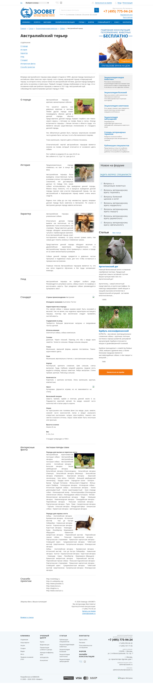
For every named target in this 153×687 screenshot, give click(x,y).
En (21, 3)
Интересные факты (28, 63)
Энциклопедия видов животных (114, 78)
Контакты (127, 22)
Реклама (82, 642)
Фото (22, 654)
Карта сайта (83, 640)
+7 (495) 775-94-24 (118, 11)
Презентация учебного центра (46, 649)
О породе (24, 46)
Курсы (42, 642)
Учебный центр (104, 22)
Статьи (81, 22)
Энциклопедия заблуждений (111, 118)
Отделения (24, 640)
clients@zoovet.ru (89, 613)
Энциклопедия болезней (115, 92)
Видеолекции (44, 645)
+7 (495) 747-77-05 (126, 646)
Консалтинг (44, 660)
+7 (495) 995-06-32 (126, 643)
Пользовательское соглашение (85, 646)
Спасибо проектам (27, 67)
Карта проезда (128, 17)
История (23, 50)
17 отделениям (70, 14)
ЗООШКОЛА (44, 657)
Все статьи (117, 233)
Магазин (47, 22)
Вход (119, 3)
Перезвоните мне (126, 15)
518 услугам (85, 14)
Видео (22, 651)
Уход (22, 57)
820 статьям (93, 14)
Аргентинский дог (108, 266)
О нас (116, 22)
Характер (24, 53)
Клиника (26, 22)
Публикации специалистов (116, 145)
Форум (91, 22)
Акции (22, 645)
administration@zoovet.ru (123, 670)
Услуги (37, 22)
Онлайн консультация (64, 22)
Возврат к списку (27, 617)
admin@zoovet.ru (126, 664)
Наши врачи (24, 642)
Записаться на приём (103, 3)
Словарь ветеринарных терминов (115, 133)
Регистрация (128, 3)
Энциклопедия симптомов (116, 106)
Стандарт (24, 60)
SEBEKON (35, 677)
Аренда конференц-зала (47, 653)
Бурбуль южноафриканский (114, 331)
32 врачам (78, 14)
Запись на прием (89, 611)
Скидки (23, 648)
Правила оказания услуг (26, 658)
